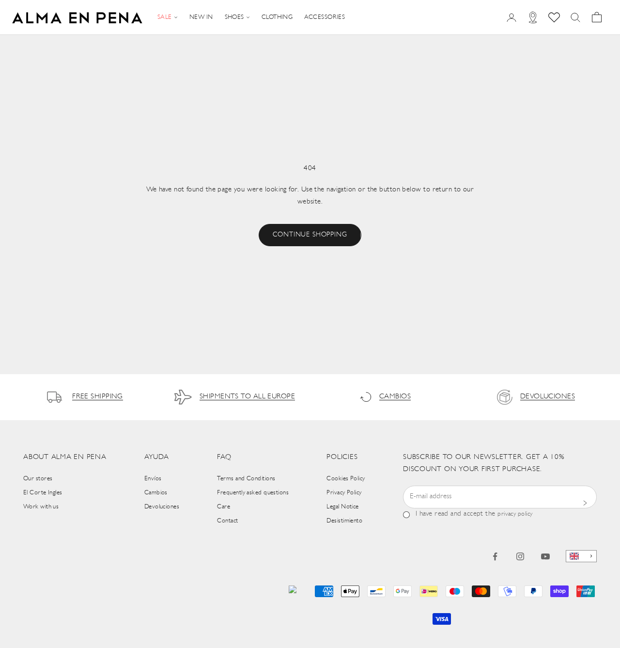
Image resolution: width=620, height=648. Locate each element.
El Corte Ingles (42, 493)
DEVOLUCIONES (547, 396)
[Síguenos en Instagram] (520, 556)
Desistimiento (344, 521)
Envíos (153, 478)
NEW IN (201, 17)
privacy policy (514, 514)
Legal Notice (342, 507)
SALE (164, 17)
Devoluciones (161, 507)
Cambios (156, 493)
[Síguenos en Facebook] (495, 556)
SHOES (234, 17)
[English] (581, 556)
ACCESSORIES (324, 17)
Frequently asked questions (253, 493)
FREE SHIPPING (97, 396)
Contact (227, 521)
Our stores (38, 478)
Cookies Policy (345, 478)
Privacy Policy (343, 493)
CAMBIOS (395, 396)
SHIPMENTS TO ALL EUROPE (247, 396)
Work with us (41, 507)
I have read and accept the (474, 514)
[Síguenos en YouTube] (545, 556)
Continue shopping (310, 234)
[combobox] (581, 556)
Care (223, 507)
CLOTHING (277, 17)
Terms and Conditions (246, 478)
